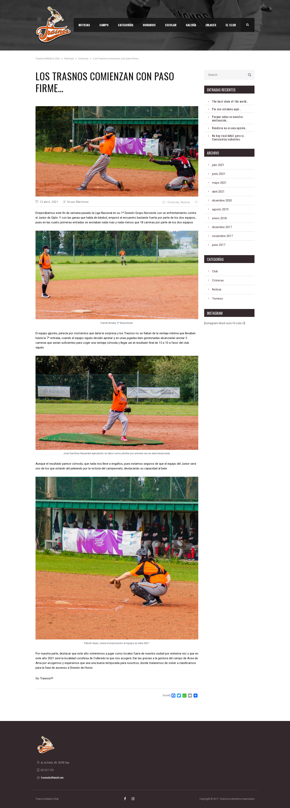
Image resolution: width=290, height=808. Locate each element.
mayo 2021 (219, 182)
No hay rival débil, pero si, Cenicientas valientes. (228, 137)
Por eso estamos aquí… (226, 109)
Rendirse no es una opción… (229, 128)
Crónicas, (173, 202)
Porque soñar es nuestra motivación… (227, 118)
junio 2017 (218, 245)
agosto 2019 (220, 209)
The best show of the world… (230, 101)
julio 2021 (218, 165)
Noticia (185, 202)
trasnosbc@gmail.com (52, 777)
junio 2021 (218, 174)
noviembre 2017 (222, 236)
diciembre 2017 (222, 227)
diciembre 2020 (222, 200)
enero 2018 (219, 218)
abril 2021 (218, 191)
